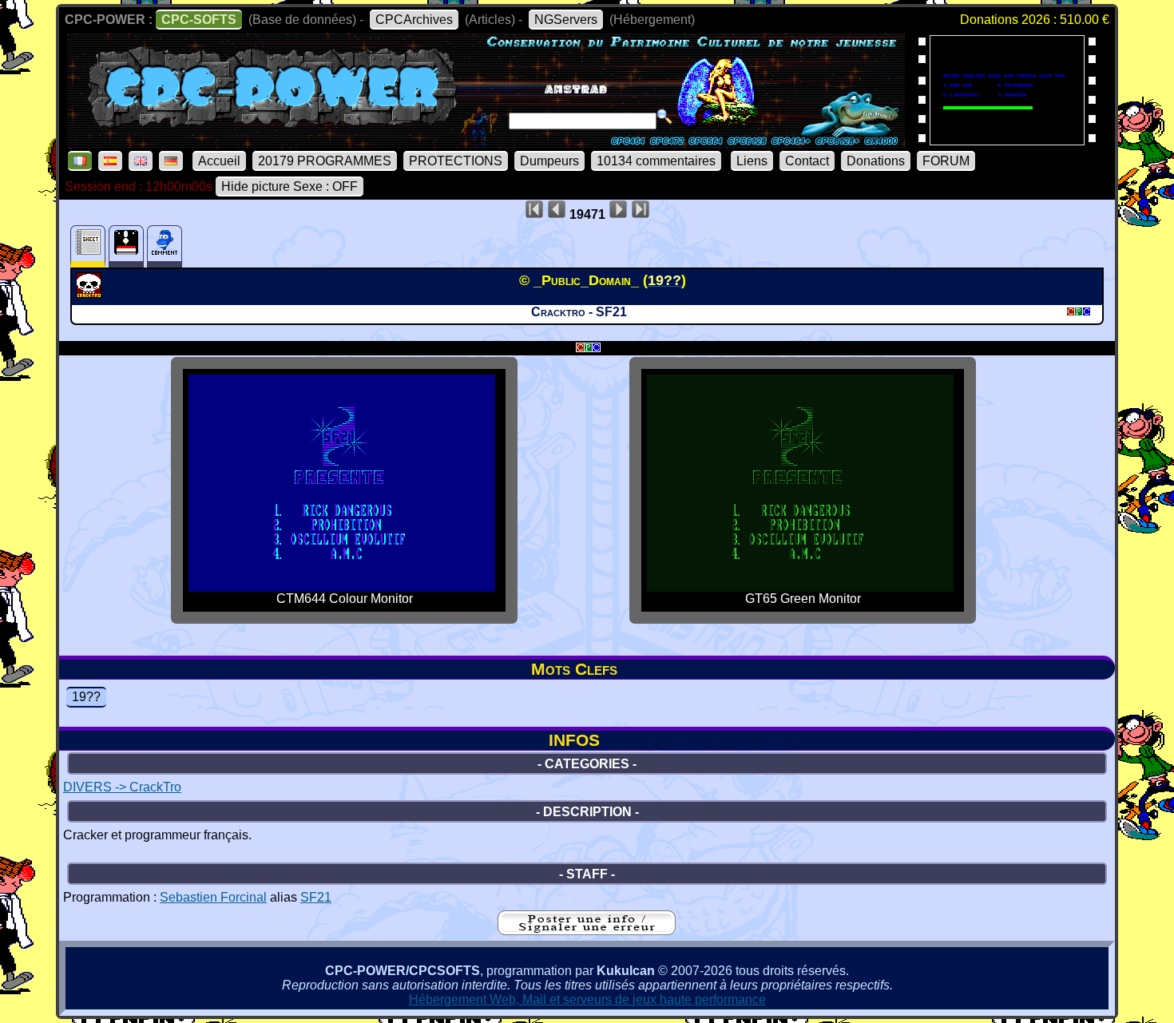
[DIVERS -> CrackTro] (90, 293)
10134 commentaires (656, 161)
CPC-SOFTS (198, 19)
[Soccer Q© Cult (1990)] (1007, 140)
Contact (807, 161)
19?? (86, 697)
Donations (876, 161)
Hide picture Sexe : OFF (289, 186)
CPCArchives (414, 19)
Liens (751, 161)
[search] (664, 117)
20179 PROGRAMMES (324, 161)
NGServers (565, 19)
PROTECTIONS (455, 161)
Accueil (219, 161)
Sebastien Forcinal (213, 897)
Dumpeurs (549, 161)
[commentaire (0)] (164, 246)
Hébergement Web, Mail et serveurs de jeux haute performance (587, 999)
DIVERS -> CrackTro (122, 787)
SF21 (315, 897)
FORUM (946, 161)
